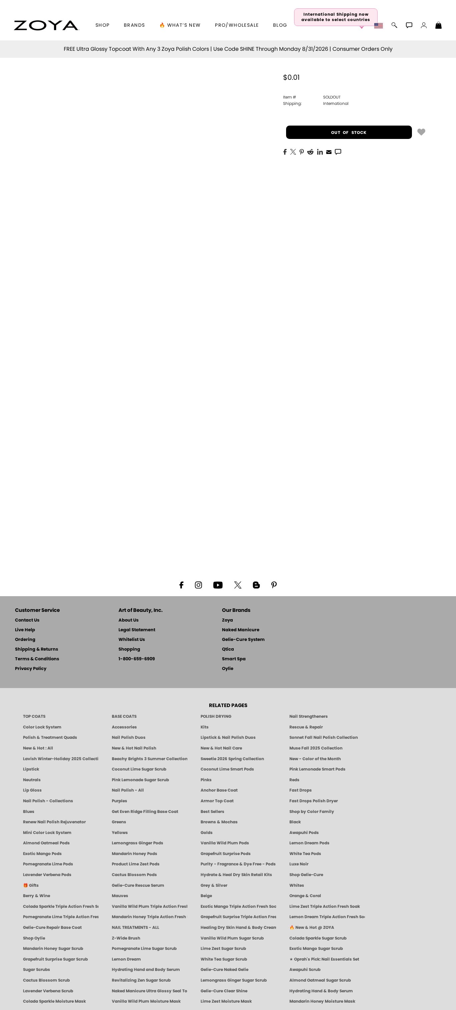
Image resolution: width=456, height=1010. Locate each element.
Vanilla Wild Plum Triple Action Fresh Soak (149, 906)
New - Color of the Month (315, 759)
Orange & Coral (305, 896)
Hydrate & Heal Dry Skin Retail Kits (236, 875)
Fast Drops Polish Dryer (313, 801)
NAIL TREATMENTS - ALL (135, 927)
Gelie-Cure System (243, 640)
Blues (28, 812)
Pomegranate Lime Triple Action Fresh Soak (60, 917)
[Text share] (337, 151)
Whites (296, 885)
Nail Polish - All (128, 790)
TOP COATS (34, 716)
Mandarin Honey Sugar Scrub (53, 949)
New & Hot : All (38, 748)
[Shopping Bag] (438, 26)
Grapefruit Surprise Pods (226, 854)
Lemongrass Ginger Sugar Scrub (234, 980)
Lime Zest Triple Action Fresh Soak (324, 906)
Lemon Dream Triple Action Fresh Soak (327, 917)
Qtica (228, 649)
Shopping (129, 649)
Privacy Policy (30, 669)
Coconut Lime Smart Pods (227, 769)
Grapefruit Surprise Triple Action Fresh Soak (238, 917)
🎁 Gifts (31, 885)
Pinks (206, 780)
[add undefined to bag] (421, 132)
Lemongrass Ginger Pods (137, 843)
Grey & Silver (214, 885)
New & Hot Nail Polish (134, 748)
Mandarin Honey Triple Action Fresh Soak (149, 917)
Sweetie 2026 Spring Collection (232, 759)
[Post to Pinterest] (301, 151)
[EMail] (329, 151)
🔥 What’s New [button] (180, 25)
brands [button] (134, 25)
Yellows (120, 833)
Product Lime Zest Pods (136, 864)
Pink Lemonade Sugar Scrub (140, 780)
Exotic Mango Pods (42, 854)
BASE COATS (124, 716)
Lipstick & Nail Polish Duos (228, 737)
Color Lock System (42, 727)
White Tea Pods (305, 854)
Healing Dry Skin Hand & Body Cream (238, 927)
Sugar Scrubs (36, 970)
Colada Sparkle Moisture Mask (54, 1001)
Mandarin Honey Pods (134, 854)
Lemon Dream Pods (309, 843)
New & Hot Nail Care (221, 748)
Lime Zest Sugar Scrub (223, 949)
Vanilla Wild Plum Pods (225, 843)
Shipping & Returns (36, 649)
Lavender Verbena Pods (47, 875)
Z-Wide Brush (126, 938)
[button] (46, 25)
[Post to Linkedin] (320, 151)
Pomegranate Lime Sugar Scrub (144, 949)
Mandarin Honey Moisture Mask (322, 1001)
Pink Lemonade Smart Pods (317, 769)
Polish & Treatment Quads (50, 737)
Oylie (227, 669)
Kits (205, 727)
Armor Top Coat (217, 801)
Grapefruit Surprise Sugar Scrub (55, 959)
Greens (119, 822)
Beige (206, 896)
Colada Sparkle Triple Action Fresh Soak (60, 906)
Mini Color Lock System (47, 833)
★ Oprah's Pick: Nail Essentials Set (324, 959)
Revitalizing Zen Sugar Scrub (141, 980)
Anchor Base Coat (219, 790)
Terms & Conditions (37, 659)
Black (295, 822)
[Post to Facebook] (285, 151)
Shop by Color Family (311, 812)
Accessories (124, 727)
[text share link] (337, 151)
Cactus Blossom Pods (134, 875)
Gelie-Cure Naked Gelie (224, 970)
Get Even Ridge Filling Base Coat (145, 812)
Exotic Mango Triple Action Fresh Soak (238, 906)
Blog (280, 25)
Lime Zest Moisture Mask (226, 1001)
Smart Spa (234, 659)
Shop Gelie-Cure (306, 875)
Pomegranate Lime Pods (48, 864)
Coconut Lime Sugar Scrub (139, 769)
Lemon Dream (126, 959)
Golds (207, 833)
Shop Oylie (34, 938)
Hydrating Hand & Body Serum (321, 991)
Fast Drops (300, 790)
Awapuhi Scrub (304, 970)
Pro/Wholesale (237, 25)
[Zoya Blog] (256, 584)
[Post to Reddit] (310, 151)
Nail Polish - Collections (48, 801)
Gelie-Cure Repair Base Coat (52, 927)
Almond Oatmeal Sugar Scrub (320, 980)
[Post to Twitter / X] (293, 151)
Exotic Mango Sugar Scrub (316, 949)
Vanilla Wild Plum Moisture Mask (146, 1001)
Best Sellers (212, 812)
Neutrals (32, 780)
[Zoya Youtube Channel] (218, 584)
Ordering (25, 640)
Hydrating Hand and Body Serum (146, 970)
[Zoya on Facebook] (181, 584)
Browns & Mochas (219, 822)
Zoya (227, 620)
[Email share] (329, 151)
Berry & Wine (36, 896)
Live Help (25, 630)
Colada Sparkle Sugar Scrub (318, 938)
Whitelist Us (132, 640)
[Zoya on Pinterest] (273, 584)
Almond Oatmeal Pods (46, 843)
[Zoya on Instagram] (198, 584)
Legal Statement (137, 630)
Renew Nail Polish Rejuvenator (54, 822)
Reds (294, 780)
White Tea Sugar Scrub (224, 959)
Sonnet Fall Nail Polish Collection (323, 737)
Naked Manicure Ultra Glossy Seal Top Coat (149, 991)
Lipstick (31, 769)
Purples (119, 801)
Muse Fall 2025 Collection (316, 748)
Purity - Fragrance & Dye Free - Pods (238, 864)
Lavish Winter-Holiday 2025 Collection (60, 759)
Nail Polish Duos (129, 737)
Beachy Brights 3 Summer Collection (149, 759)
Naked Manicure (240, 630)
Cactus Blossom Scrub (46, 980)
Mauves (120, 896)
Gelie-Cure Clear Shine (224, 991)
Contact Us (27, 620)
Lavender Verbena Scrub (48, 991)
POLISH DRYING (216, 716)
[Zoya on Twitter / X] (237, 584)
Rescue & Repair (306, 727)
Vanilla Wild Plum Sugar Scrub (232, 938)
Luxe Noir (298, 864)
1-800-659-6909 (137, 659)
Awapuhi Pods (304, 833)
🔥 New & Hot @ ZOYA (311, 927)
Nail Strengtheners (308, 716)
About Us (129, 620)
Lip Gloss (32, 790)
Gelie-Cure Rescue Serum (138, 885)
